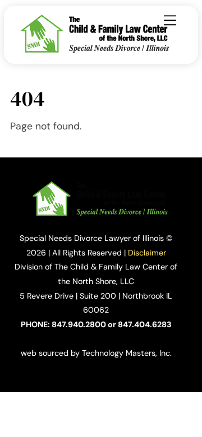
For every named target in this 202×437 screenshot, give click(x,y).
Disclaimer (147, 253)
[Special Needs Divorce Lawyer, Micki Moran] (96, 50)
